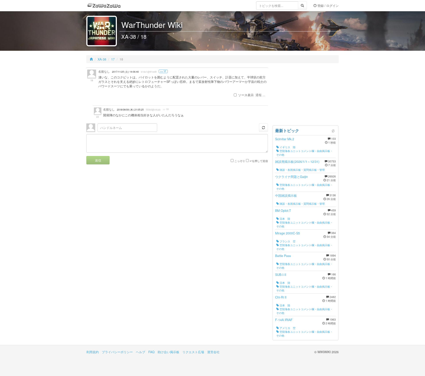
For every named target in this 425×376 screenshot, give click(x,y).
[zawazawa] (104, 5)
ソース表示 (246, 95)
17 (113, 59)
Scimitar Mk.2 (284, 139)
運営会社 (213, 352)
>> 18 (166, 109)
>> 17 (163, 71)
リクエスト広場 (193, 352)
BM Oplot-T (283, 210)
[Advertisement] (305, 95)
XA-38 (102, 59)
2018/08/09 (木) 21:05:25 (130, 109)
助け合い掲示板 (168, 352)
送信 (98, 160)
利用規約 (92, 352)
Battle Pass (283, 255)
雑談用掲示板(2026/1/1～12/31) (297, 161)
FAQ (151, 352)
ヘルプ (140, 352)
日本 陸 (284, 218)
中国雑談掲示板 (286, 195)
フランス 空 (287, 241)
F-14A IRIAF (284, 320)
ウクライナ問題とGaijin (291, 176)
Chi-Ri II (280, 297)
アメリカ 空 (287, 328)
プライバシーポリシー (117, 352)
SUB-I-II (280, 274)
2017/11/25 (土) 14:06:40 (125, 71)
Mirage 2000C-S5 (287, 233)
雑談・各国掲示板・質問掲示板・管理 (302, 169)
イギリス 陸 (287, 147)
